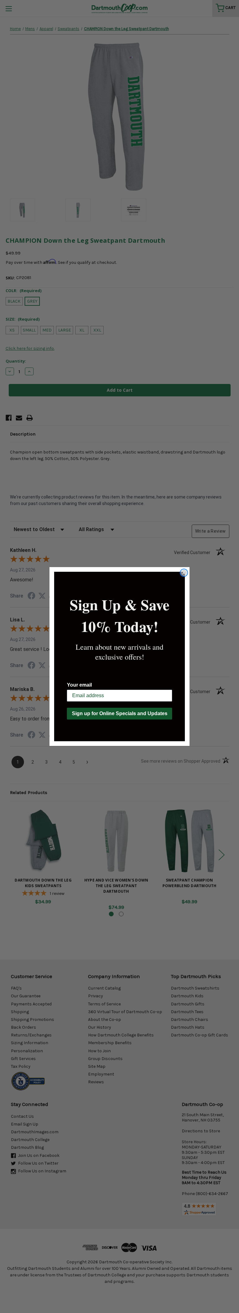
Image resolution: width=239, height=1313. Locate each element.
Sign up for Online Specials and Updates (119, 713)
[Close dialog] (184, 573)
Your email (79, 685)
